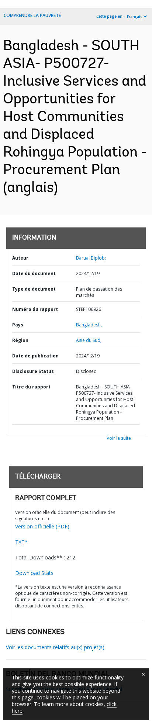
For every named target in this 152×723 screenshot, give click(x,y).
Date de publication (35, 356)
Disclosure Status (33, 371)
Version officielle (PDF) (42, 526)
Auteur (20, 258)
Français (134, 16)
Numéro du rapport (35, 309)
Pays (17, 325)
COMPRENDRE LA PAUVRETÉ (32, 15)
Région (20, 340)
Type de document (34, 289)
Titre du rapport (31, 387)
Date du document (34, 273)
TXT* (21, 541)
